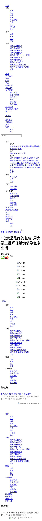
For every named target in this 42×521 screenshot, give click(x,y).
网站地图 (27, 394)
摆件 (11, 25)
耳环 (11, 17)
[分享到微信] (2, 257)
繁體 (11, 129)
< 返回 (3, 301)
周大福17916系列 (16, 62)
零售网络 (13, 104)
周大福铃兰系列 (16, 53)
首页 (2, 232)
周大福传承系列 (16, 58)
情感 (7, 466)
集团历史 (13, 97)
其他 (11, 29)
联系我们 (13, 102)
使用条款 (19, 394)
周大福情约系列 (16, 60)
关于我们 (9, 232)
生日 (11, 39)
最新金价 (9, 120)
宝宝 (11, 41)
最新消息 (13, 92)
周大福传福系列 (16, 50)
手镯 (11, 22)
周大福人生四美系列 (18, 65)
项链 (11, 13)
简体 (7, 127)
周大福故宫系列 (16, 48)
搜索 (7, 125)
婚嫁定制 (9, 85)
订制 (7, 81)
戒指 (11, 15)
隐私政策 (12, 394)
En (11, 131)
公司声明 (9, 122)
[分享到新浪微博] (7, 257)
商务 (11, 36)
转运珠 (12, 27)
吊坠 (11, 10)
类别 (7, 414)
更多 (11, 69)
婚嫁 (11, 34)
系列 (7, 438)
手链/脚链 (13, 20)
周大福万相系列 (16, 46)
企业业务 (9, 88)
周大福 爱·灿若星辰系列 (19, 67)
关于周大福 (14, 95)
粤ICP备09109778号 (18, 399)
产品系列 (9, 76)
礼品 (7, 78)
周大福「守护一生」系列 (20, 55)
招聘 (11, 100)
